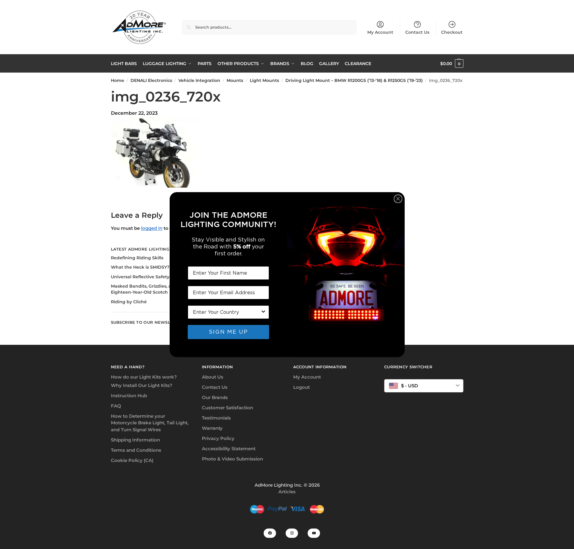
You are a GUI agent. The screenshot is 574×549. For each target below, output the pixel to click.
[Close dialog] (398, 198)
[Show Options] (263, 312)
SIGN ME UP (228, 332)
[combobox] (226, 312)
